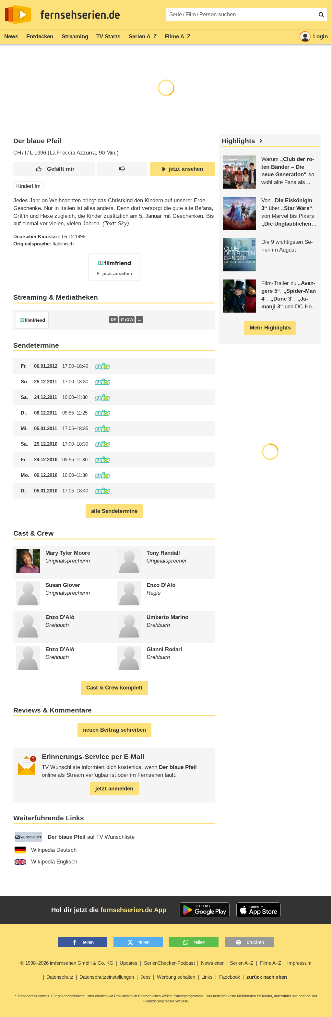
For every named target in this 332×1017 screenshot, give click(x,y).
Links (207, 977)
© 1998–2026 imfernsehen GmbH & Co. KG (66, 963)
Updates (128, 963)
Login (320, 36)
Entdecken (39, 36)
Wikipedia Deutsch (54, 850)
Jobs (145, 977)
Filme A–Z (177, 36)
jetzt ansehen (186, 169)
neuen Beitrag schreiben (114, 730)
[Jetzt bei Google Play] (205, 909)
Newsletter (212, 963)
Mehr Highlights (270, 328)
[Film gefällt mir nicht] (122, 169)
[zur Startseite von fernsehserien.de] (18, 14)
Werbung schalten (176, 977)
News (11, 36)
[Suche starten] (321, 14)
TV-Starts (108, 36)
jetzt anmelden (114, 789)
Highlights (238, 141)
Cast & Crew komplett (114, 688)
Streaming (75, 36)
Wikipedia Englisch (54, 862)
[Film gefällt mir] (54, 169)
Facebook (229, 977)
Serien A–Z (143, 36)
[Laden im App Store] (258, 909)
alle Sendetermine (114, 511)
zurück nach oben (266, 977)
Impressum (299, 963)
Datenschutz (59, 977)
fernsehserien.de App (133, 909)
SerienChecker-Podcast (169, 963)
